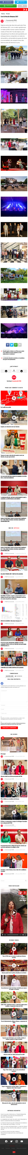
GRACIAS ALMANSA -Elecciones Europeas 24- (11, 621)
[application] (14, 912)
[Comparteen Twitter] (12, 345)
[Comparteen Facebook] (8, 345)
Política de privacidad (21, 1148)
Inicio (3, 1148)
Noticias (3, 452)
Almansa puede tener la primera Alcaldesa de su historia (14, 973)
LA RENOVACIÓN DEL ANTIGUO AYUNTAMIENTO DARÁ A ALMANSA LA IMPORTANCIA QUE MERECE (13, 498)
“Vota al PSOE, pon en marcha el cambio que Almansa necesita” (14, 956)
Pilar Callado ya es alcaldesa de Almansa (10, 799)
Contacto (8, 1148)
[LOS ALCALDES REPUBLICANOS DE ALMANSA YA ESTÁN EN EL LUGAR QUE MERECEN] (14, 467)
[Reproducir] (2, 935)
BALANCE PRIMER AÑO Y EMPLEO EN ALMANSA (12, 574)
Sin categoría (4, 495)
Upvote (6, 371)
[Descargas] (14, 744)
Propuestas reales (5, 424)
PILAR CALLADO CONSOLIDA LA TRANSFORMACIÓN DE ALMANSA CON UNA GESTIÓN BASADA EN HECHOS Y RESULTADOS (13, 1116)
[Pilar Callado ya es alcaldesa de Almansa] (14, 789)
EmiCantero (12, 1145)
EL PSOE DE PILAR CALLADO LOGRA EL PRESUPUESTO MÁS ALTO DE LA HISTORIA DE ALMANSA (12, 1133)
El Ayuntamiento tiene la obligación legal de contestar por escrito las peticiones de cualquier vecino (13, 846)
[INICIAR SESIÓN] (26, 9)
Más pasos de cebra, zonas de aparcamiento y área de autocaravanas (14, 1103)
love (21, 1145)
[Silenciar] (23, 935)
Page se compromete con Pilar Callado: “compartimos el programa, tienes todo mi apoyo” (14, 1087)
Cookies (13, 1148)
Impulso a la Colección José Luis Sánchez (10, 426)
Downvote (21, 371)
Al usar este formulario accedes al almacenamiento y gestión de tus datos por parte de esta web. (13, 724)
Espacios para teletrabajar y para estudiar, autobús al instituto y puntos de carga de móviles (14, 1038)
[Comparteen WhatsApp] (16, 345)
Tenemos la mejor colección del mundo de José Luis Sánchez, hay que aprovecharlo (12, 456)
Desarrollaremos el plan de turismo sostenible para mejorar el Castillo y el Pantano (14, 988)
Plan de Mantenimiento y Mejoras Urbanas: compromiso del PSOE (14, 1022)
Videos (2, 404)
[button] (14, 912)
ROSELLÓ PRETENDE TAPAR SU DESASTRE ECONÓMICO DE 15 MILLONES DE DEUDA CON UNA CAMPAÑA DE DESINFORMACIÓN (13, 520)
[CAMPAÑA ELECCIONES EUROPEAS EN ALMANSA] (14, 658)
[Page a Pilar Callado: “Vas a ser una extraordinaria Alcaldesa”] (14, 1062)
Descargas (3, 754)
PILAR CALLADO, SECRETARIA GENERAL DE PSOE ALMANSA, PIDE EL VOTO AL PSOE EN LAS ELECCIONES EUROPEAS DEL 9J (13, 644)
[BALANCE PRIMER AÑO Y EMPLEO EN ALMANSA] (14, 563)
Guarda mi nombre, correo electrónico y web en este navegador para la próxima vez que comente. (13, 719)
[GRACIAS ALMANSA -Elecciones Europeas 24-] (14, 611)
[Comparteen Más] (20, 345)
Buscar (25, 881)
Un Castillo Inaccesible (6, 407)
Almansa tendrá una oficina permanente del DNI (11, 776)
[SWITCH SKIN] (24, 9)
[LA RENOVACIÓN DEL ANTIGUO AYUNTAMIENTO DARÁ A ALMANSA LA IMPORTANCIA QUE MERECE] (14, 488)
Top (2, 738)
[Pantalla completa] (25, 935)
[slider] (12, 934)
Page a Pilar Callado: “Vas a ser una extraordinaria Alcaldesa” (14, 1070)
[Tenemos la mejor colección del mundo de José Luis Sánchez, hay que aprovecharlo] (14, 442)
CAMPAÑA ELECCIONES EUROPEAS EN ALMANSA (12, 667)
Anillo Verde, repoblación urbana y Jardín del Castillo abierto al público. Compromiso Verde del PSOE (14, 1005)
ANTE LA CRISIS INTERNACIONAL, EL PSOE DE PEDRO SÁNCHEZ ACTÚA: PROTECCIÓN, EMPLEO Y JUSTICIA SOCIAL (14, 1128)
